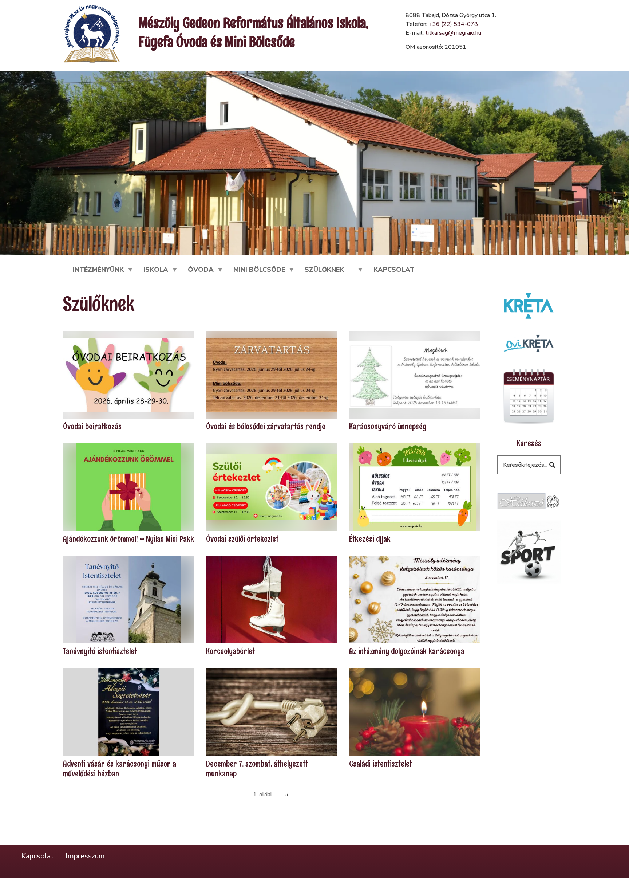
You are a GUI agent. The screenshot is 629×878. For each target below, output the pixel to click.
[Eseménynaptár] (529, 395)
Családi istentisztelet (380, 764)
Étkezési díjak (370, 539)
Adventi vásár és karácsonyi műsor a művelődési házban (119, 769)
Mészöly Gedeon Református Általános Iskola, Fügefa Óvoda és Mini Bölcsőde (253, 32)
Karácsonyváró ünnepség (387, 427)
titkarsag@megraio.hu (453, 33)
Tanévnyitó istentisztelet (100, 651)
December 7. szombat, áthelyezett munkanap (257, 769)
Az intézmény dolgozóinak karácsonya (406, 651)
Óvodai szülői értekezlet (242, 539)
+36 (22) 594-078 (453, 24)
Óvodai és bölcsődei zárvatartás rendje (265, 427)
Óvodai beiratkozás (92, 427)
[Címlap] (92, 34)
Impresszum (85, 856)
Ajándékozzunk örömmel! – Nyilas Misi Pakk (128, 539)
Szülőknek (319, 273)
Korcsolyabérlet (230, 651)
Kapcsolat (394, 269)
